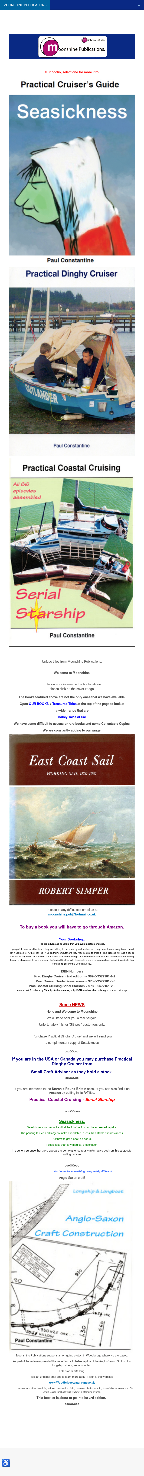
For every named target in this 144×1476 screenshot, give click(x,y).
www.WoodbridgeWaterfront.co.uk (72, 1382)
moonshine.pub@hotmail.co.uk (72, 914)
